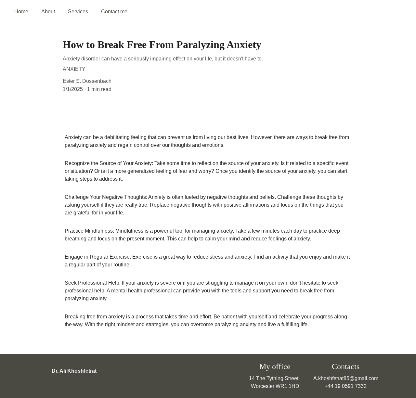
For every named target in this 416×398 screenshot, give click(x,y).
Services (78, 11)
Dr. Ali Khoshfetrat (74, 371)
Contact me (114, 11)
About (48, 11)
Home (21, 11)
